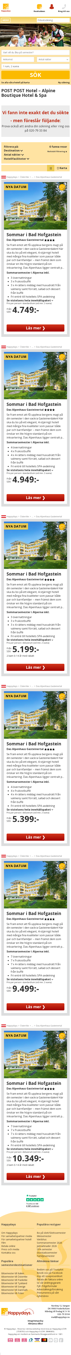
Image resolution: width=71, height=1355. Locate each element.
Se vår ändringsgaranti (49, 1282)
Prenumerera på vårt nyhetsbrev (48, 1294)
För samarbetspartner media (16, 1236)
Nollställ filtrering (56, 151)
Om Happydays (9, 1232)
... (32, 177)
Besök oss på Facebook (50, 1272)
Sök (35, 75)
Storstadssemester (47, 1252)
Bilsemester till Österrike (14, 1276)
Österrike (24, 177)
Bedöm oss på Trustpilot (50, 1269)
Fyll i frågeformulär (47, 1286)
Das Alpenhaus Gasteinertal (49, 177)
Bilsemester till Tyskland (14, 1283)
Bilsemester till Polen (12, 1293)
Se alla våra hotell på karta (15, 82)
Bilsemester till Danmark (14, 1289)
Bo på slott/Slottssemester (51, 1232)
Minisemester (44, 1236)
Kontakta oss (8, 1252)
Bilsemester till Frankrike (14, 1280)
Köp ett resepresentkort (49, 1276)
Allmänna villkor (35, 1323)
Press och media (10, 1249)
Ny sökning (64, 82)
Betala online (8, 1246)
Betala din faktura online (50, 1279)
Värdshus (42, 1239)
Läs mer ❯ (35, 328)
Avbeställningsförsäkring (50, 1289)
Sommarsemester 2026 (49, 1242)
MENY (5, 20)
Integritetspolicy (35, 1320)
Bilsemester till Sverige (13, 1286)
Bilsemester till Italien (12, 1273)
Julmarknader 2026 (47, 1246)
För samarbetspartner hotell (16, 1239)
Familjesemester (46, 1256)
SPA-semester (44, 1249)
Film (3, 1242)
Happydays (12, 177)
